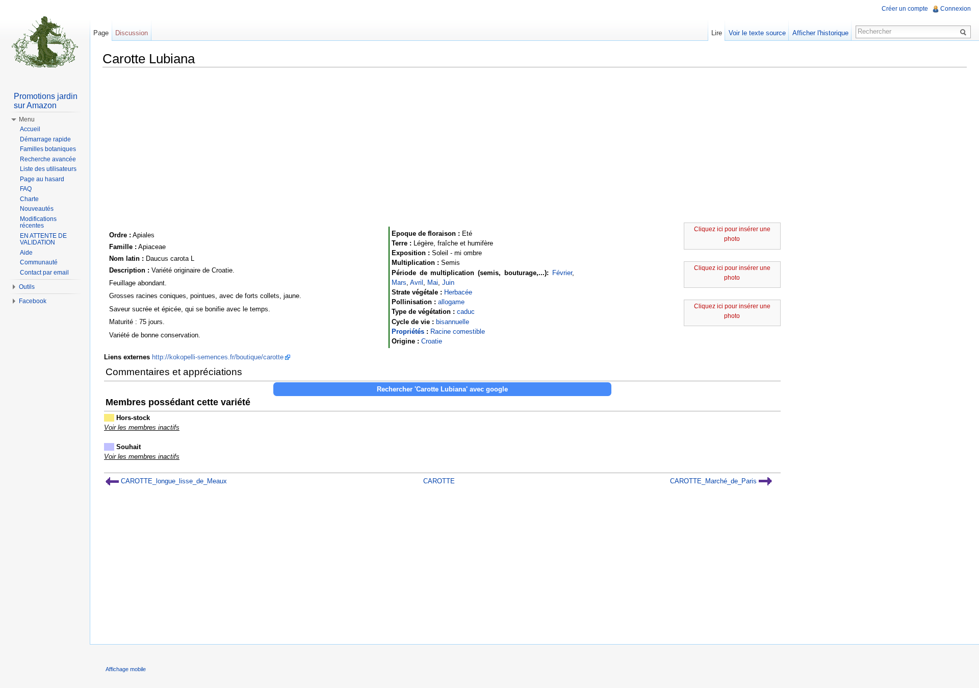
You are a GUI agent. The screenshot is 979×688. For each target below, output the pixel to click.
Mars (399, 282)
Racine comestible (457, 331)
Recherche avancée (48, 159)
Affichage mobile (126, 669)
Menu (27, 119)
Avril (416, 282)
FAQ (26, 188)
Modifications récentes (38, 222)
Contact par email (44, 272)
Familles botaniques (48, 149)
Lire (716, 33)
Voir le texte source (757, 33)
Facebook (32, 301)
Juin (448, 282)
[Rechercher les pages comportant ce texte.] (964, 31)
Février (562, 273)
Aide (26, 252)
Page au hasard (42, 179)
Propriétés (408, 331)
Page (101, 33)
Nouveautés (37, 208)
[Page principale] (45, 41)
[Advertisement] (535, 146)
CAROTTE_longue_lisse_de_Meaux (173, 481)
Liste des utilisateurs (48, 169)
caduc (466, 311)
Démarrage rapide (45, 139)
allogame (451, 302)
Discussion (131, 33)
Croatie (431, 341)
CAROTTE (439, 481)
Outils (27, 286)
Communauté (39, 262)
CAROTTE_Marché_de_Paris (714, 481)
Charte (29, 199)
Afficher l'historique (820, 33)
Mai (432, 282)
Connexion (955, 8)
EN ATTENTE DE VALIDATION (43, 239)
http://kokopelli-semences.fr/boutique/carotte (218, 357)
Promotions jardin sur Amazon (46, 101)
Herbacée (458, 292)
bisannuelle (452, 322)
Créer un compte (905, 8)
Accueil (30, 129)
